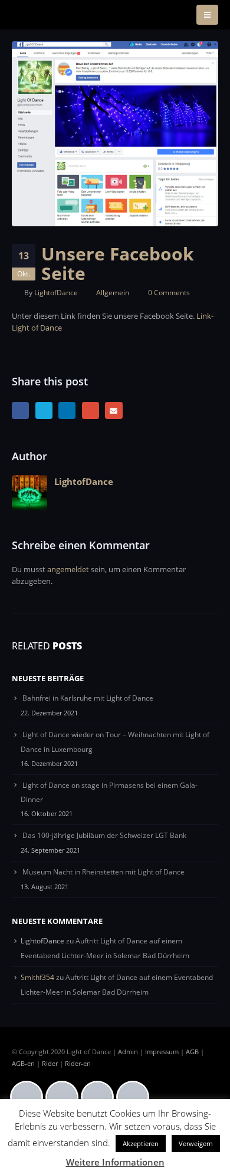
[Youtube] (135, 1097)
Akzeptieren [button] (141, 1143)
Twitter (43, 410)
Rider (50, 1064)
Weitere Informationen (115, 1162)
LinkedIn (66, 410)
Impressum (162, 1052)
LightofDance (56, 292)
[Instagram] (65, 1097)
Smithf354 (37, 977)
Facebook (20, 410)
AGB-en (23, 1064)
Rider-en (78, 1064)
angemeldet (68, 569)
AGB (192, 1052)
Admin (128, 1052)
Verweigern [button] (196, 1143)
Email (113, 410)
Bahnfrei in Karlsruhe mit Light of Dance (87, 698)
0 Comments (169, 292)
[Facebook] (29, 1097)
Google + (90, 410)
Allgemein (112, 292)
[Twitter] (100, 1097)
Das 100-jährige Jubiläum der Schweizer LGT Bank (104, 835)
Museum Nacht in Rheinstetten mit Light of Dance (103, 872)
